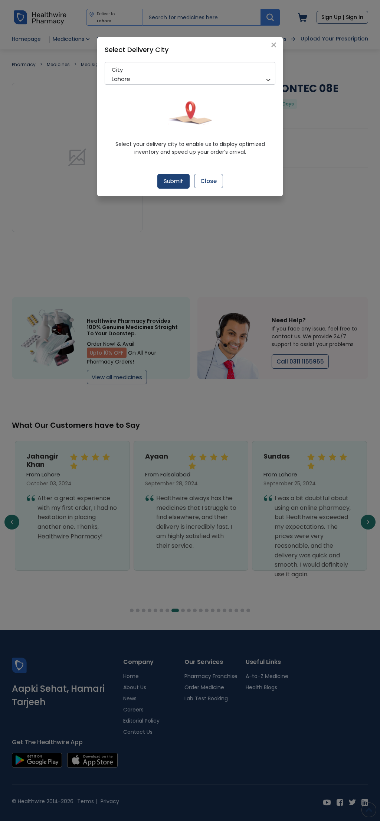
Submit (173, 181)
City (117, 70)
